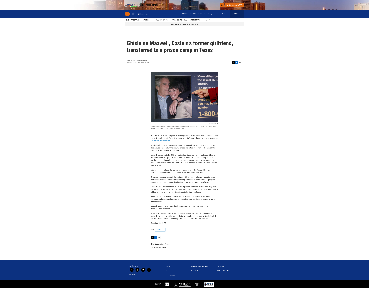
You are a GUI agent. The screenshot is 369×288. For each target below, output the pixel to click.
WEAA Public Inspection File (199, 266)
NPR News (160, 230)
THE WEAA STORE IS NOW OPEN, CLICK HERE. (185, 24)
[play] (127, 14)
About (208, 20)
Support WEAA (196, 20)
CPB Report (220, 266)
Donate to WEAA (235, 5)
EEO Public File (170, 275)
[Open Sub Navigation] (140, 20)
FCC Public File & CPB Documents (227, 271)
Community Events (161, 20)
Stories (146, 20)
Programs (135, 20)
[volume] (133, 14)
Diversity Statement (197, 271)
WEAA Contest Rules (180, 20)
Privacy (168, 271)
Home (127, 20)
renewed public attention (160, 141)
